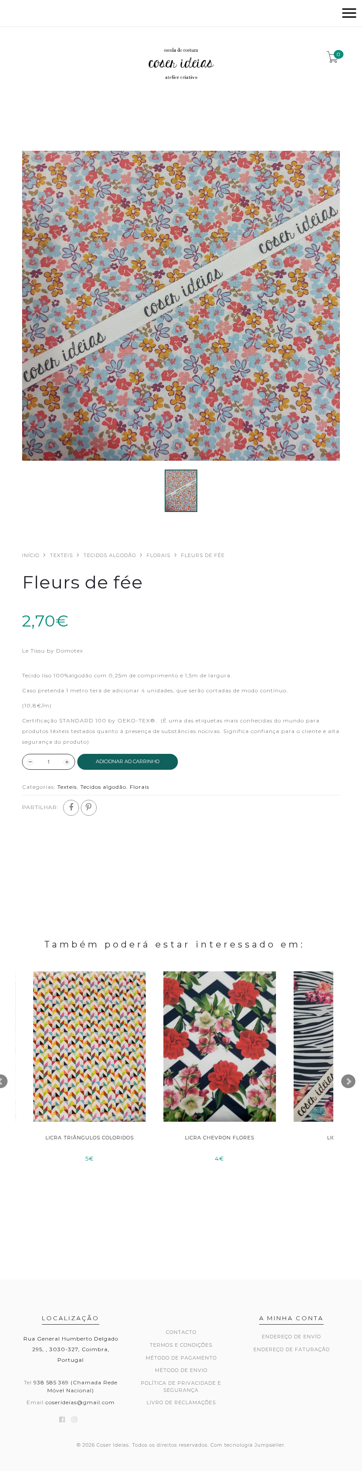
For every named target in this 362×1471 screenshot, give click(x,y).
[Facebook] (71, 808)
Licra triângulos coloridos (81, 1138)
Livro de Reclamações (181, 1402)
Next (348, 1081)
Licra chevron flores (210, 1138)
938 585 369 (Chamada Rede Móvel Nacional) (75, 1386)
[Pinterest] (89, 808)
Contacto (181, 1332)
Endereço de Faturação (291, 1349)
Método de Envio (181, 1370)
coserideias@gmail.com (80, 1402)
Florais (158, 555)
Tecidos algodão (109, 555)
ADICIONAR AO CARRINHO (127, 761)
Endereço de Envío (291, 1336)
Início (30, 555)
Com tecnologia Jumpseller (247, 1445)
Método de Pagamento (181, 1358)
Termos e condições (181, 1345)
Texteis (61, 555)
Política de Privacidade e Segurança (181, 1386)
